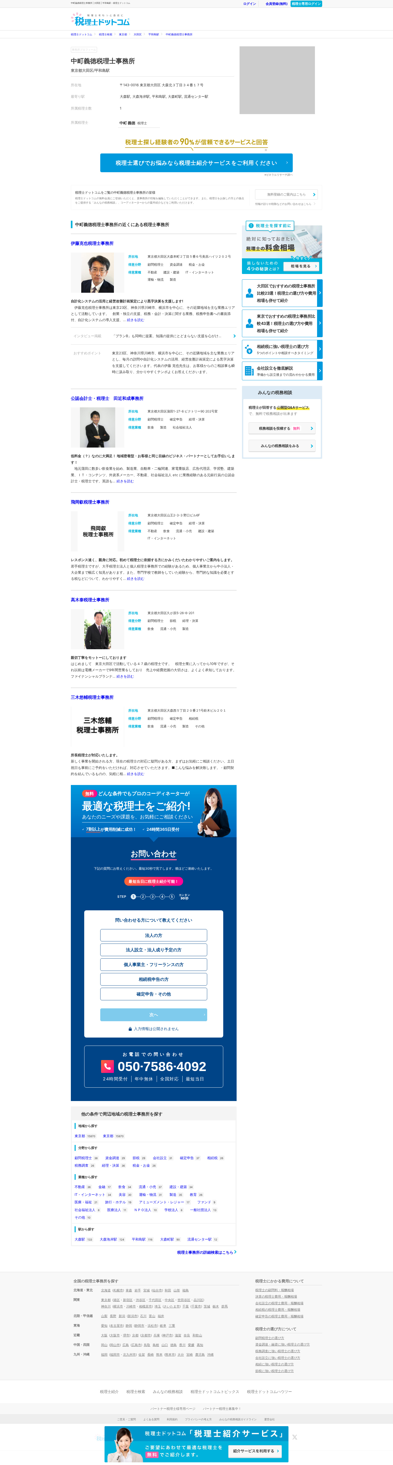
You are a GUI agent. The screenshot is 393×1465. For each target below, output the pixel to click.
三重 (172, 1326)
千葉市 (196, 1306)
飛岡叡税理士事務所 (90, 502)
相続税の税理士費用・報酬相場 (277, 1310)
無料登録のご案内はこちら (286, 194)
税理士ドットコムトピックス (215, 1391)
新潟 (122, 1316)
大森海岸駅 (112, 1239)
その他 (82, 1217)
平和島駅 (153, 34)
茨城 (207, 1306)
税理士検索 (105, 34)
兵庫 (156, 1335)
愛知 (104, 1326)
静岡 (129, 1326)
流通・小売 (150, 1187)
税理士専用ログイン (306, 4)
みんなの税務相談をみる (280, 446)
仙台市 (157, 1290)
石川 (143, 1316)
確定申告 (189, 1158)
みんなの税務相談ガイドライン (238, 1419)
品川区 (198, 1300)
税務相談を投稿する (279, 428)
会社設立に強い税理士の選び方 (277, 1358)
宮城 (146, 1290)
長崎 (150, 1355)
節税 (139, 1158)
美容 (125, 1194)
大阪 (104, 1335)
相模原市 (145, 1306)
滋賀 (178, 1335)
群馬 (224, 1306)
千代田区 (155, 1300)
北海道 (106, 1290)
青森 (129, 1290)
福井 (161, 1316)
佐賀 (141, 1355)
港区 (116, 1300)
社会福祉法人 (87, 1210)
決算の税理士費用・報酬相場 (276, 1296)
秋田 (168, 1290)
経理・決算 (113, 1165)
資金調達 (115, 1158)
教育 (196, 1194)
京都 (135, 1335)
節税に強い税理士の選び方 (274, 1371)
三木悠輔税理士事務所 (92, 697)
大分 (181, 1355)
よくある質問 (151, 1419)
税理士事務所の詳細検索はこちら (205, 1252)
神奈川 (106, 1306)
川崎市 (131, 1306)
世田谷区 (184, 1300)
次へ (153, 1014)
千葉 (185, 1306)
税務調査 (84, 1165)
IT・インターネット (93, 1194)
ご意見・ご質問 (126, 1419)
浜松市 (152, 1326)
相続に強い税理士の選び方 (274, 1364)
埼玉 (158, 1306)
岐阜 (163, 1326)
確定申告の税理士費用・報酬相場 (279, 1316)
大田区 (138, 34)
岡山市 (115, 1345)
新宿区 (128, 1300)
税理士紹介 (109, 1391)
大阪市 (115, 1335)
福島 (185, 1290)
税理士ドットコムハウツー (269, 1391)
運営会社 (269, 1419)
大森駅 (83, 1239)
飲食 (124, 1187)
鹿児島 (200, 1355)
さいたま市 (172, 1306)
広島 (125, 1345)
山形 (177, 1290)
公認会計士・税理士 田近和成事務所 (107, 398)
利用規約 (172, 1419)
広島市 (136, 1345)
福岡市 (115, 1355)
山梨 (104, 1316)
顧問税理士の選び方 (269, 1338)
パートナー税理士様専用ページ (173, 1409)
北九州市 (129, 1355)
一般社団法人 (203, 1210)
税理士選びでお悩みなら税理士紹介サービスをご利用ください (197, 163)
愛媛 (191, 1345)
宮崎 (189, 1355)
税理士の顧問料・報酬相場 (274, 1290)
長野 (113, 1316)
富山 (152, 1316)
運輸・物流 (150, 1194)
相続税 (215, 1158)
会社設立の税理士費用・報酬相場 (279, 1303)
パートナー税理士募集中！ (222, 1409)
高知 (200, 1345)
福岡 (104, 1355)
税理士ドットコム (81, 34)
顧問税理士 (86, 1158)
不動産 (83, 1187)
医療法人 (116, 1210)
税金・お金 (144, 1165)
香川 (182, 1345)
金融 (104, 1187)
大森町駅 (170, 1239)
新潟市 (132, 1316)
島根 (156, 1345)
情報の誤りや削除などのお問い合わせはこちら (283, 203)
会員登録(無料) (277, 4)
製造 (175, 1194)
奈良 (187, 1335)
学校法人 (173, 1210)
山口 (164, 1345)
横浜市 (118, 1306)
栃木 (216, 1306)
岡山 (104, 1345)
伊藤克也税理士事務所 (92, 243)
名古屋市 (116, 1326)
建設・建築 (180, 1187)
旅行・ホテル (118, 1202)
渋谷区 (140, 1300)
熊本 (159, 1355)
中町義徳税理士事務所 (179, 34)
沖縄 (210, 1355)
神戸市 (167, 1335)
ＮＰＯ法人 (145, 1210)
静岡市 (139, 1326)
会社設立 (162, 1158)
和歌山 (197, 1335)
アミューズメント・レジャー (164, 1202)
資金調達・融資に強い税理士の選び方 (282, 1344)
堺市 (126, 1335)
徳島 (173, 1345)
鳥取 (147, 1345)
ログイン (249, 4)
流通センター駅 (202, 1239)
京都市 (146, 1335)
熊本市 (170, 1355)
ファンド (206, 1202)
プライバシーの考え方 (198, 1419)
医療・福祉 (86, 1202)
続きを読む (135, 320)
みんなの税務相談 (168, 1391)
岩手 (137, 1290)
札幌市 (118, 1290)
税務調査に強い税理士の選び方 (277, 1351)
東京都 (123, 34)
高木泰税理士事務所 (90, 599)
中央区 (169, 1300)
